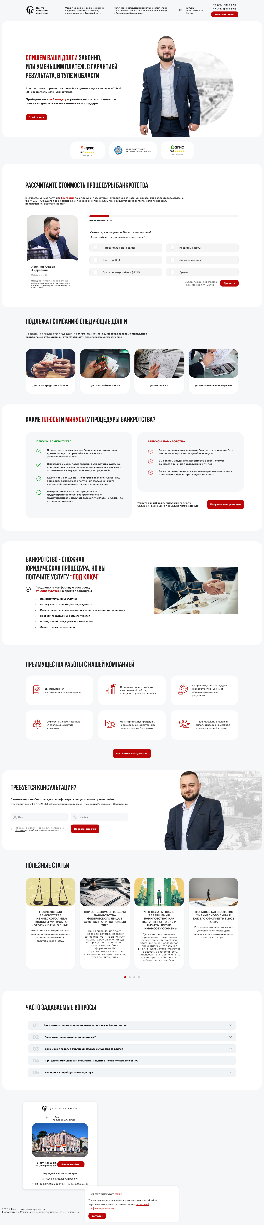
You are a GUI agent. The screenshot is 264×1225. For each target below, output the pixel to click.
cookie (118, 1193)
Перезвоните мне (85, 828)
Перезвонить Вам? (224, 14)
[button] (125, 977)
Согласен (97, 1215)
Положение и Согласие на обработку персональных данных (40, 1212)
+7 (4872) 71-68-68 (224, 8)
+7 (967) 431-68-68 (224, 5)
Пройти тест (36, 117)
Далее (228, 283)
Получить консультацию (225, 504)
